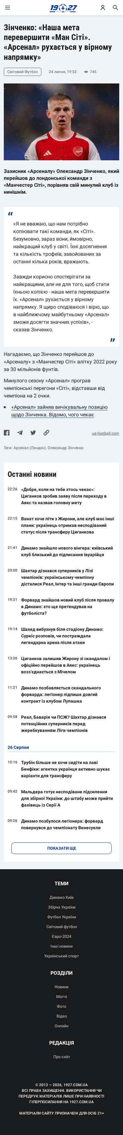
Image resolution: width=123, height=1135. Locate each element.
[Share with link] (46, 433)
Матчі (61, 996)
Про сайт (61, 1056)
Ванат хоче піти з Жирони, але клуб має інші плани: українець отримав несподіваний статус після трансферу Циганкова (67, 525)
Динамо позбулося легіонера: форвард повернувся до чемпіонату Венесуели (62, 824)
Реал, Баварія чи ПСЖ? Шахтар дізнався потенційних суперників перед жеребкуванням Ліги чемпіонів (63, 724)
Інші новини (61, 946)
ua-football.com (105, 433)
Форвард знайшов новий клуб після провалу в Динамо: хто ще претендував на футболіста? (67, 606)
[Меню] (14, 7)
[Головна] (62, 7)
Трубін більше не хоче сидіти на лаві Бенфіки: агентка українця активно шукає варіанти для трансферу (65, 769)
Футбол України (61, 917)
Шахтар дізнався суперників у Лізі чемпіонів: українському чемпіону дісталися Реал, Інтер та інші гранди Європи (67, 577)
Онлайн (61, 1026)
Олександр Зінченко (66, 448)
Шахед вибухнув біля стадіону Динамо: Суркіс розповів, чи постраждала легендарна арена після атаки (62, 636)
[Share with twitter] (33, 433)
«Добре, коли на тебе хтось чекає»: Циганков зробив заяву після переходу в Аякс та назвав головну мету (64, 496)
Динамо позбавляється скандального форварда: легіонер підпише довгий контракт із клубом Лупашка (61, 694)
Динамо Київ (61, 897)
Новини (61, 986)
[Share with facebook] (6, 433)
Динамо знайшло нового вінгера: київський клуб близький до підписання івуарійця (67, 551)
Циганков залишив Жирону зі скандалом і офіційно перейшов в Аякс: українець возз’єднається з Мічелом (65, 665)
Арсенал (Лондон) (30, 448)
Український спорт (61, 956)
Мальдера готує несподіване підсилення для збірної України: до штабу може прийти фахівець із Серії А (67, 798)
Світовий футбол (61, 926)
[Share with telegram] (20, 433)
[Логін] (102, 7)
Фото (61, 1006)
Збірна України (61, 907)
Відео (61, 1016)
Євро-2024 (61, 936)
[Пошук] (115, 7)
